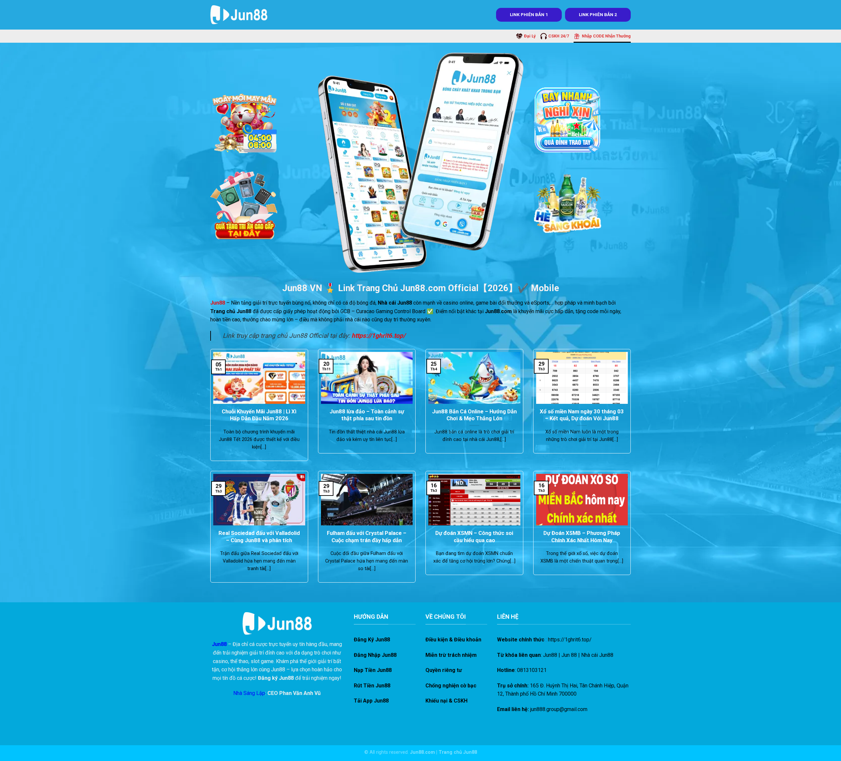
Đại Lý (529, 36)
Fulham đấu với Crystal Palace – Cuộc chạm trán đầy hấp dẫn (366, 536)
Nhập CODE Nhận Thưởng (606, 36)
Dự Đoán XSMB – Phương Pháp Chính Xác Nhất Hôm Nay (581, 536)
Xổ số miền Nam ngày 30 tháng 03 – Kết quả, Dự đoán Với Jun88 (582, 415)
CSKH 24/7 (558, 36)
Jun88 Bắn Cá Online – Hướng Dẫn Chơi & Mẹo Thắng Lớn (474, 415)
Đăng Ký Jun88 (372, 639)
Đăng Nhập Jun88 (375, 655)
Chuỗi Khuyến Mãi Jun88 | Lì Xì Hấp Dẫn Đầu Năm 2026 (259, 415)
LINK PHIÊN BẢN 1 (529, 14)
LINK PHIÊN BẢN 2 (598, 14)
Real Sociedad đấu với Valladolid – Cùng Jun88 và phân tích (259, 536)
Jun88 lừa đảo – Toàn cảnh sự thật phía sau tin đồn (367, 415)
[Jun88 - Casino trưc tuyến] (238, 14)
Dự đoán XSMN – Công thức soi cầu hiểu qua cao (474, 536)
